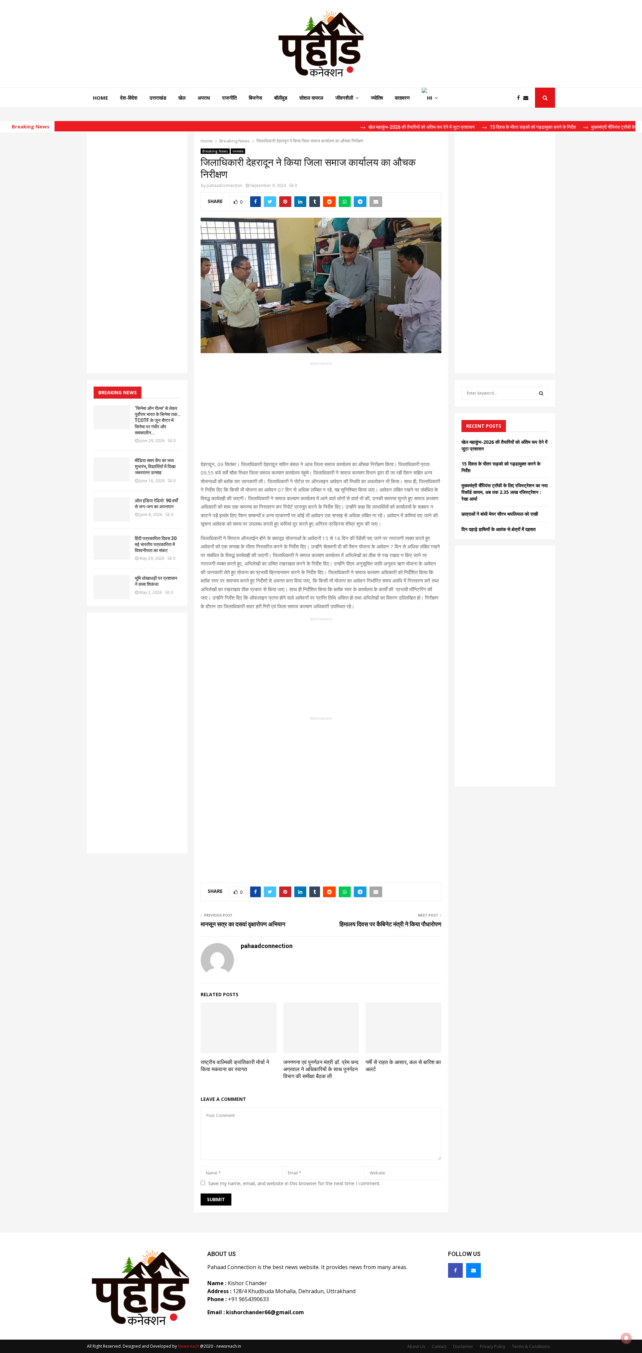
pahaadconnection (224, 185)
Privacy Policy (492, 1346)
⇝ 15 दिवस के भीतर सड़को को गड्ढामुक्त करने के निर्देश (488, 127)
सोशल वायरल (311, 97)
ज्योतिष (377, 97)
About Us (416, 1346)
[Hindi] (430, 98)
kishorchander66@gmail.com (265, 1312)
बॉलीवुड (280, 97)
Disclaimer (463, 1346)
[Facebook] (520, 98)
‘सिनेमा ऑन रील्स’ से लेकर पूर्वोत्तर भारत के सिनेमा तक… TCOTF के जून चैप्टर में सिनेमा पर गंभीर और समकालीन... (158, 420)
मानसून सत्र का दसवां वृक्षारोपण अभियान (243, 924)
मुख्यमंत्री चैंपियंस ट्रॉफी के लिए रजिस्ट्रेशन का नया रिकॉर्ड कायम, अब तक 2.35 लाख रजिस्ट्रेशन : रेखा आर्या (504, 492)
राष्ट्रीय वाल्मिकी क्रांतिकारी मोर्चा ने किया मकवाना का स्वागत (235, 1065)
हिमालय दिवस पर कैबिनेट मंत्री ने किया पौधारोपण (390, 924)
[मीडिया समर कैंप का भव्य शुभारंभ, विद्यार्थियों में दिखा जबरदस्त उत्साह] (112, 469)
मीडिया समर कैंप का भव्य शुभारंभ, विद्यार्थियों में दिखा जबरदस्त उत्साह (155, 466)
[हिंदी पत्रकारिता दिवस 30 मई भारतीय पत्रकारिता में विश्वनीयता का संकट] (112, 547)
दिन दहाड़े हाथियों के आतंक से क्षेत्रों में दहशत (498, 529)
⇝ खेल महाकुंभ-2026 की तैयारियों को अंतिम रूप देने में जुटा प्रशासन (376, 127)
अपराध (204, 97)
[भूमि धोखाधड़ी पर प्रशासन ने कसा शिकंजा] (112, 587)
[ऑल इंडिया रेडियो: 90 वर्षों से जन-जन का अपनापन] (112, 510)
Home (100, 97)
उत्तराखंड (157, 97)
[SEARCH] (541, 393)
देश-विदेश (128, 97)
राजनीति (229, 97)
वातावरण (402, 97)
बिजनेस (255, 97)
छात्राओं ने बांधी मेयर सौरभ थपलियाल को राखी (499, 514)
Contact (439, 1346)
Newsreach (188, 1346)
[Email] (527, 98)
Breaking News (215, 151)
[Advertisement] (321, 413)
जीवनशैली (344, 97)
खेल (182, 97)
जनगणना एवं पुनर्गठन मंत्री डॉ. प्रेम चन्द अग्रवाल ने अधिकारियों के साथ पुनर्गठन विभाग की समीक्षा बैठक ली (320, 1069)
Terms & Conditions (531, 1346)
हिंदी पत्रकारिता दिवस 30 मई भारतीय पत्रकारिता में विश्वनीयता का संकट (156, 544)
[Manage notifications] (626, 1338)
